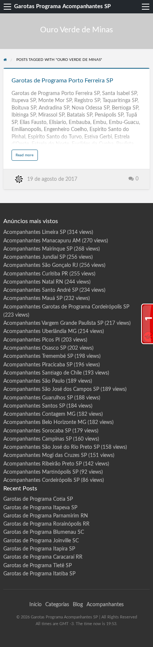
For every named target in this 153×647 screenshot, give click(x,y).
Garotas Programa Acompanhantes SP (62, 6)
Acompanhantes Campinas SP (37, 439)
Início (35, 604)
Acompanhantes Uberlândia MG (39, 331)
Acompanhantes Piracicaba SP (37, 364)
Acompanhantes (105, 604)
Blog (78, 604)
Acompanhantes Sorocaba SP (37, 431)
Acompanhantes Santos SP (34, 406)
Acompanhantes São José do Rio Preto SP (51, 447)
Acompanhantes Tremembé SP (38, 356)
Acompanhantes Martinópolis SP (40, 472)
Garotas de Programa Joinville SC (41, 540)
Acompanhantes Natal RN (33, 282)
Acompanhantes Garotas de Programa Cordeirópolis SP (66, 307)
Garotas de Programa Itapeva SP (40, 507)
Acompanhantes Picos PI (31, 340)
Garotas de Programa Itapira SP (39, 549)
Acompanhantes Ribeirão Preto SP (42, 464)
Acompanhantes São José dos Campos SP (51, 389)
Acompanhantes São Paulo (34, 381)
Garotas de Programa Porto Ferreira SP (62, 81)
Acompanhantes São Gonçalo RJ (40, 265)
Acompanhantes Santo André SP (40, 290)
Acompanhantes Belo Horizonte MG (44, 422)
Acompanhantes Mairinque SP (37, 249)
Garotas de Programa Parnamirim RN (45, 516)
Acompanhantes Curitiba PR (35, 274)
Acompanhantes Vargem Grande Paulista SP (53, 323)
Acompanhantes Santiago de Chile (42, 373)
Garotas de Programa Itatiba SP (39, 573)
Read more (27, 157)
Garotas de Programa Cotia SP (38, 499)
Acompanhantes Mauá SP (32, 298)
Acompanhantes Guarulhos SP (38, 398)
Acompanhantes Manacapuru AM (42, 241)
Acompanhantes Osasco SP (34, 348)
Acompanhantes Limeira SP (34, 232)
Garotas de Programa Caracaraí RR (42, 557)
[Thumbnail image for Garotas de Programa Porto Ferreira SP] (76, 68)
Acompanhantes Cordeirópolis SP (41, 480)
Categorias (57, 604)
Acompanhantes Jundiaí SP (34, 257)
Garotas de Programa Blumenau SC (43, 532)
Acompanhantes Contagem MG (39, 414)
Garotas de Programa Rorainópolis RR (46, 524)
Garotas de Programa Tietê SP (37, 565)
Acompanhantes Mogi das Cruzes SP (45, 455)
